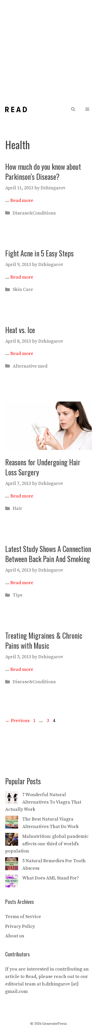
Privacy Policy (20, 926)
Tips (17, 595)
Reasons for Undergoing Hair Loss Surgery (42, 467)
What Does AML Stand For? (50, 878)
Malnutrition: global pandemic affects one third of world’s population (46, 843)
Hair (17, 508)
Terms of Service (23, 917)
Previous (17, 721)
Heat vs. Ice (20, 330)
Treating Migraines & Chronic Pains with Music (43, 640)
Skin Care (23, 289)
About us (14, 936)
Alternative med (30, 366)
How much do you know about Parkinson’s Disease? (43, 171)
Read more (21, 200)
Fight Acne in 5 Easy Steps (39, 253)
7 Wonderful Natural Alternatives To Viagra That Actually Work (43, 802)
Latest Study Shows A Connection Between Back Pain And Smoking (48, 554)
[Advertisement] (48, 51)
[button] (73, 109)
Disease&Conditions (34, 213)
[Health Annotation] (16, 109)
